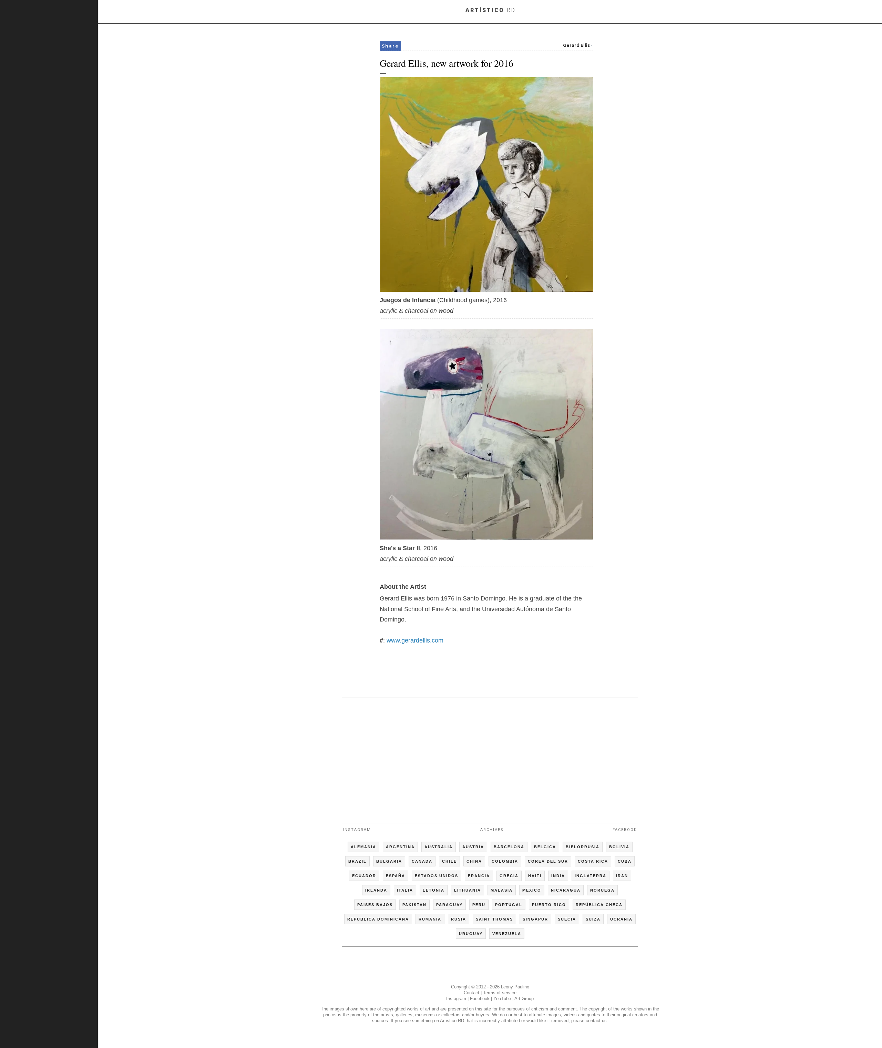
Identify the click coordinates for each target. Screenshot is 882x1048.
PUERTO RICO (549, 905)
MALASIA (502, 890)
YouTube (502, 998)
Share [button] (390, 46)
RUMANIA (430, 919)
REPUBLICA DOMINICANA (378, 919)
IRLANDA (376, 890)
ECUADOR (364, 876)
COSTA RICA (593, 861)
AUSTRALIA (438, 847)
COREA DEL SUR (548, 861)
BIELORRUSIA (582, 847)
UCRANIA (621, 919)
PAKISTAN (414, 905)
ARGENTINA (400, 847)
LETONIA (433, 890)
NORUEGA (602, 890)
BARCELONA (509, 847)
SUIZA (593, 919)
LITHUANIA (467, 890)
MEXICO (531, 890)
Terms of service (499, 992)
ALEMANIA (363, 847)
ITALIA (405, 890)
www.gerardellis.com (415, 640)
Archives (492, 830)
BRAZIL (357, 861)
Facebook (625, 830)
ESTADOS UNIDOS (436, 876)
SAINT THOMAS (494, 919)
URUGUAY (471, 934)
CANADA (422, 861)
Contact (471, 992)
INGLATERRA (590, 876)
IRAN (622, 876)
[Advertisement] (490, 757)
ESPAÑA (395, 876)
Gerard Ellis (576, 45)
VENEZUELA (506, 934)
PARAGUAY (449, 905)
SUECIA (567, 919)
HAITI (535, 876)
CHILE (449, 861)
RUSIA (458, 919)
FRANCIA (479, 876)
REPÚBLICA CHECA (599, 905)
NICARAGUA (566, 890)
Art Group (524, 998)
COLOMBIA (505, 861)
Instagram (357, 830)
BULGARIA (389, 861)
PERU (478, 905)
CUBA (625, 861)
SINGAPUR (535, 919)
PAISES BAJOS (375, 905)
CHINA (474, 861)
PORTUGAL (508, 905)
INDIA (558, 876)
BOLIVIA (619, 847)
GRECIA (509, 876)
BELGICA (545, 847)
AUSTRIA (473, 847)
